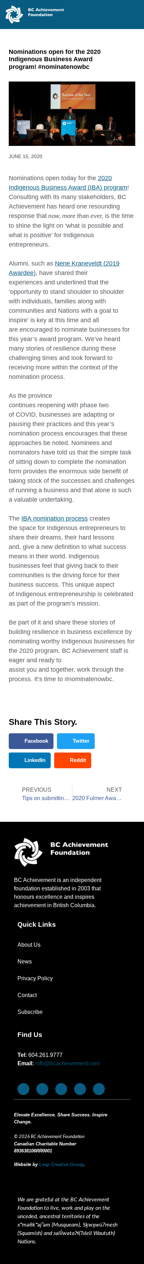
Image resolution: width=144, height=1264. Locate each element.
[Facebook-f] (23, 1089)
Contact (27, 995)
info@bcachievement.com (67, 1063)
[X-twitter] (80, 1089)
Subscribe (30, 1012)
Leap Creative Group (61, 1164)
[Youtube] (42, 1089)
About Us (29, 945)
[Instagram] (61, 1089)
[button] (31, 741)
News (24, 962)
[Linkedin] (99, 1089)
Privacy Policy (35, 978)
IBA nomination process (54, 518)
